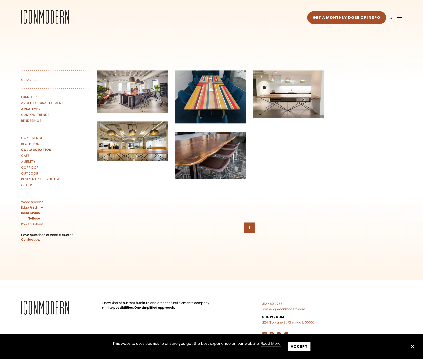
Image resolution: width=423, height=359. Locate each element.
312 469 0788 (272, 304)
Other (26, 185)
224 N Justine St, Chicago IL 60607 (288, 322)
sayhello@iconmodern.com (283, 309)
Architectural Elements (43, 103)
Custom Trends (35, 115)
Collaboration (36, 150)
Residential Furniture (40, 179)
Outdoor (29, 174)
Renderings (31, 121)
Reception (30, 144)
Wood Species (32, 202)
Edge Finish (29, 208)
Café (25, 156)
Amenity (28, 162)
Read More (271, 343)
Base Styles (30, 213)
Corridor (30, 168)
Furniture (30, 97)
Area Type (31, 109)
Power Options (32, 224)
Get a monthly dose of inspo (347, 17)
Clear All (29, 80)
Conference (32, 138)
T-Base (34, 219)
